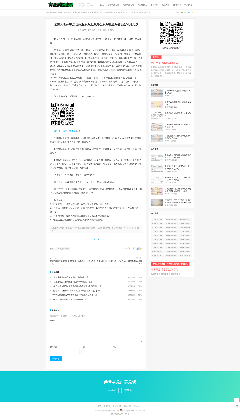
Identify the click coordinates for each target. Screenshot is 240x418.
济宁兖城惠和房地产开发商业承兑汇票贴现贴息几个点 (74, 295)
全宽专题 (107, 406)
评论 (52, 321)
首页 (102, 5)
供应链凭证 (142, 5)
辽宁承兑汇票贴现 (171, 252)
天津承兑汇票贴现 (171, 228)
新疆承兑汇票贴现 (171, 236)
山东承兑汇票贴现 (157, 232)
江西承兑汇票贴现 (157, 240)
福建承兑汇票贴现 (185, 248)
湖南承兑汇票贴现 (157, 248)
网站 (114, 347)
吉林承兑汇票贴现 (171, 224)
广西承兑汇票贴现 (157, 236)
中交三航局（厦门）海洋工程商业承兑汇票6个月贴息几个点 (77, 286)
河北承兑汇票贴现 (171, 240)
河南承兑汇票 (184, 240)
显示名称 (54, 347)
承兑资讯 (154, 5)
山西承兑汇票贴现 (171, 232)
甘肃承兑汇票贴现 (171, 248)
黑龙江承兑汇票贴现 (185, 256)
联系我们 (188, 5)
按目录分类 (117, 406)
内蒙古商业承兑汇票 (185, 220)
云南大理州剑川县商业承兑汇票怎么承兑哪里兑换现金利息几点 (119, 262)
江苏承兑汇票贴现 (185, 236)
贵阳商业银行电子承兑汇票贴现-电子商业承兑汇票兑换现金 (67, 12)
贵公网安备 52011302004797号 (133, 411)
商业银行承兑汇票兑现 (65, 131)
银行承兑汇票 (113, 5)
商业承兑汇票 (128, 5)
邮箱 (84, 347)
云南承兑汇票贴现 (62, 249)
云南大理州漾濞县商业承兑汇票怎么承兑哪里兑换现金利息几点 (73, 262)
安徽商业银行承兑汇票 (185, 228)
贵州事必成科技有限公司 (110, 411)
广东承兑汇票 (184, 232)
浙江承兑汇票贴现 (157, 244)
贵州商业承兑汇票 (157, 252)
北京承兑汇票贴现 (157, 224)
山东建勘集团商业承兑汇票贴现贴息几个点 (70, 299)
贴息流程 (165, 5)
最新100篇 (127, 406)
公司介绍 (177, 5)
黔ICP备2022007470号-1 (120, 414)
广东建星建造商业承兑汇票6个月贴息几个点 (70, 277)
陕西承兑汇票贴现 (171, 256)
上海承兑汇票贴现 (157, 220)
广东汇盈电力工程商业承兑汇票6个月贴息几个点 (72, 282)
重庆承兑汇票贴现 (185, 252)
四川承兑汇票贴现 (157, 228)
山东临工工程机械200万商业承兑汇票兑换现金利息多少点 (76, 291)
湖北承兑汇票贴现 (185, 244)
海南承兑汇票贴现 (171, 244)
